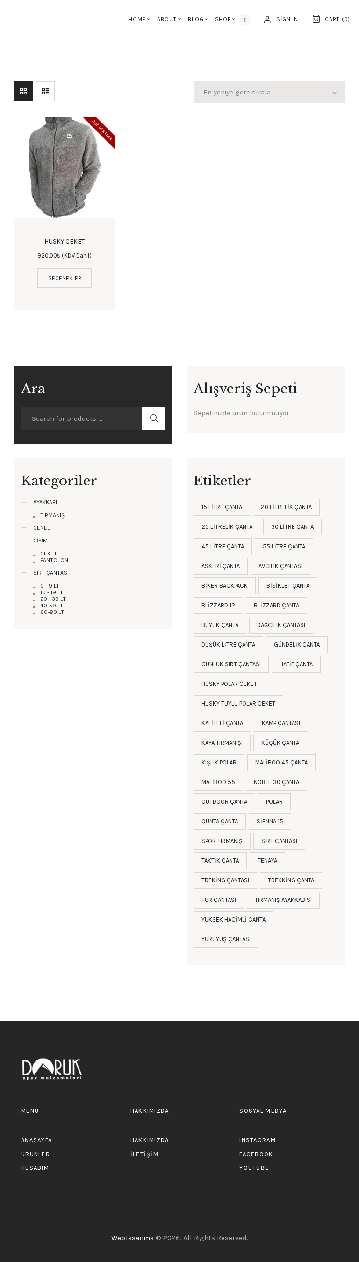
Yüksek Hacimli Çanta (233, 919)
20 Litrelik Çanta (286, 507)
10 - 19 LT (51, 592)
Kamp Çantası (281, 723)
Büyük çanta (219, 624)
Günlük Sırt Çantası (231, 664)
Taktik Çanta (220, 860)
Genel (41, 528)
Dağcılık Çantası (281, 624)
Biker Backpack (224, 585)
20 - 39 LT (53, 599)
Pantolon (54, 560)
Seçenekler (64, 278)
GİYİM (40, 540)
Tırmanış (52, 515)
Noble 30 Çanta (276, 782)
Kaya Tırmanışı (222, 742)
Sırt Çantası (279, 840)
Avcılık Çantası (280, 566)
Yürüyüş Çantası (226, 939)
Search (153, 418)
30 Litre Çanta (292, 526)
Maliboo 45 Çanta (281, 762)
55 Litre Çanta (284, 546)
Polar (274, 801)
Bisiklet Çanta (287, 585)
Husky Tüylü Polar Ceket (238, 703)
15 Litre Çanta (221, 507)
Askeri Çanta (220, 566)
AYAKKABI (45, 502)
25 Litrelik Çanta (226, 526)
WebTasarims (133, 1237)
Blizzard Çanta (276, 605)
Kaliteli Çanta (222, 723)
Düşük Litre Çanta (228, 644)
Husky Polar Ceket (229, 683)
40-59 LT (51, 605)
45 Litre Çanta (222, 546)
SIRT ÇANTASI (51, 573)
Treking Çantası (225, 880)
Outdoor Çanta (224, 801)
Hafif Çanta (296, 664)
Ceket (48, 553)
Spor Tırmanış (222, 840)
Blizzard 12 (218, 605)
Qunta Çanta (219, 821)
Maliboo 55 (218, 782)
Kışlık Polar (219, 762)
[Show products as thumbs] (23, 91)
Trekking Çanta (291, 880)
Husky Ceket (64, 241)
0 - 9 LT (49, 586)
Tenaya (267, 860)
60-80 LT (52, 612)
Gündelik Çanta (297, 644)
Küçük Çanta (280, 742)
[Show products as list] (45, 91)
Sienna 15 (270, 821)
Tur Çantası (218, 899)
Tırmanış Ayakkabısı (283, 899)
